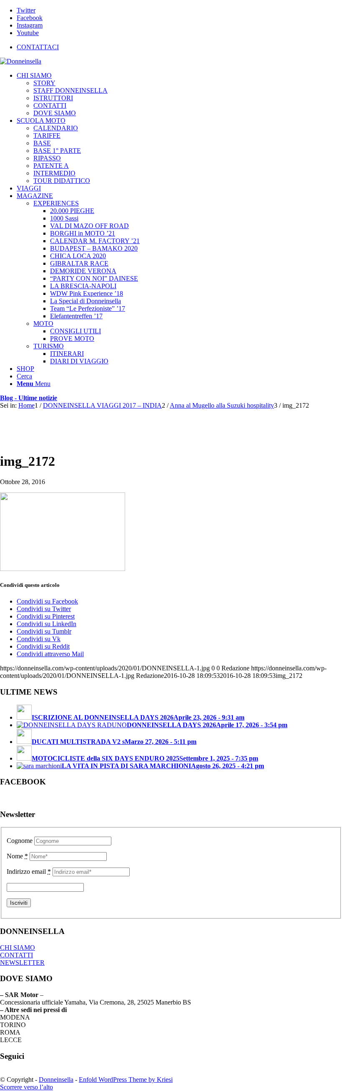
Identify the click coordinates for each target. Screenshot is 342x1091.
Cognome (20, 840)
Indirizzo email (29, 871)
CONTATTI (16, 955)
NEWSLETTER (22, 962)
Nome (17, 856)
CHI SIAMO (17, 947)
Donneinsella (56, 1079)
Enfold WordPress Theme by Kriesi (126, 1079)
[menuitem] (179, 47)
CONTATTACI (38, 47)
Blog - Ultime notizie (28, 397)
